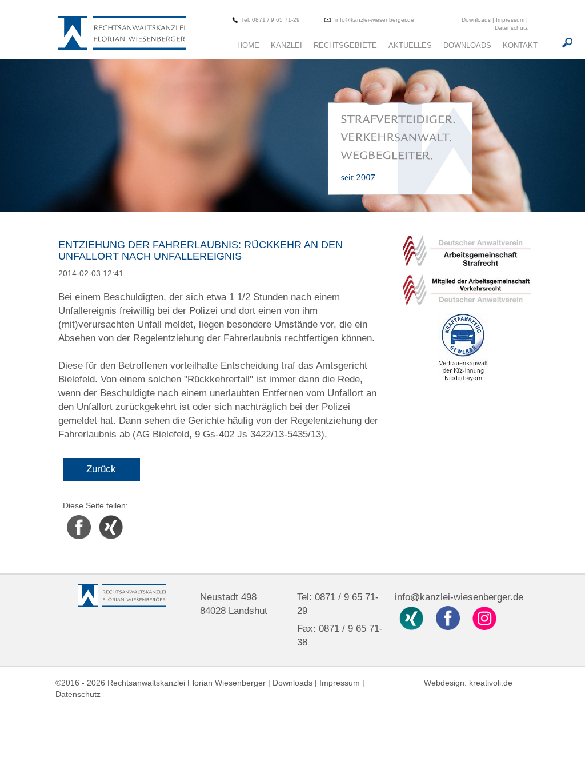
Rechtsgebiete (345, 45)
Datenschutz (511, 28)
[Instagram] (485, 617)
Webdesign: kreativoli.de (468, 682)
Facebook (79, 516)
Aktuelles (410, 45)
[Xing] (413, 617)
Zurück (101, 469)
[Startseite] (121, 34)
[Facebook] (449, 617)
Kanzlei (286, 45)
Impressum (510, 20)
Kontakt (520, 45)
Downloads (477, 20)
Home (248, 45)
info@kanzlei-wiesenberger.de (374, 20)
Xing (103, 516)
